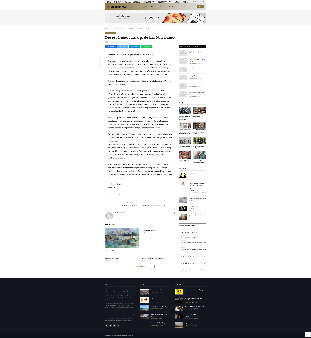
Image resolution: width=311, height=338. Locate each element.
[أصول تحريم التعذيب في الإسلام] (183, 69)
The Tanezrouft (128, 2)
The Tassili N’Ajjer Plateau (136, 2)
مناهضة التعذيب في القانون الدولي (196, 76)
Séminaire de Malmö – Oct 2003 (158, 290)
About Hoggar (109, 2)
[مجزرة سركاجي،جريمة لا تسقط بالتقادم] (183, 200)
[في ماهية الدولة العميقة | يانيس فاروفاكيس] (183, 208)
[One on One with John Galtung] (199, 126)
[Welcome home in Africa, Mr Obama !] (179, 308)
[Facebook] (100, 58)
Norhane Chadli (113, 42)
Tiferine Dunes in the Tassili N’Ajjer (149, 2)
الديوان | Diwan (161, 7)
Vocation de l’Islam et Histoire (130, 205)
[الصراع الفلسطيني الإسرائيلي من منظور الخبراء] (199, 140)
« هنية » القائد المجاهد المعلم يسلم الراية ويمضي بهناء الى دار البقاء (193, 243)
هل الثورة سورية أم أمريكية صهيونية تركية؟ (189, 232)
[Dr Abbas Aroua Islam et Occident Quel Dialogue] (185, 126)
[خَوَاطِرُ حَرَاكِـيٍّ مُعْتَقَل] (183, 175)
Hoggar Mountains (177, 2)
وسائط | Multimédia (173, 7)
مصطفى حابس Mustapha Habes (195, 192)
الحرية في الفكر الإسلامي (184, 160)
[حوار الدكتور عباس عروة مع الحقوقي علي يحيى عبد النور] (199, 155)
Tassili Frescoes (185, 2)
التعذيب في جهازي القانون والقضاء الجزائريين (196, 93)
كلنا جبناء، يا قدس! (109, 250)
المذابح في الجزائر (196, 116)
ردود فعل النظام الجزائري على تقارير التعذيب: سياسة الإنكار (196, 51)
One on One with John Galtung (198, 132)
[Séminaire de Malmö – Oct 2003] (144, 291)
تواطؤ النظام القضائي (193, 84)
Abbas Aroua (188, 302)
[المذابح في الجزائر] (199, 110)
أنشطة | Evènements (188, 7)
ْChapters (187, 46)
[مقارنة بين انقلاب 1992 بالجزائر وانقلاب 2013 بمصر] (179, 291)
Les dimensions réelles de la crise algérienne (158, 315)
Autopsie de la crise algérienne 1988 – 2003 (159, 298)
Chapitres (195, 46)
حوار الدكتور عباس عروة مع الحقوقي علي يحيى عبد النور (198, 161)
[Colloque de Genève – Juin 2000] (144, 308)
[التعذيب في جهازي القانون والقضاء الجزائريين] (183, 94)
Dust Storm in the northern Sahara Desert (164, 2)
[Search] (203, 1)
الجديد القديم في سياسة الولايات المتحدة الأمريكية (154, 205)
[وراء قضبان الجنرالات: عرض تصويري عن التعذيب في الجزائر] (183, 61)
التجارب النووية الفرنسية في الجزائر (184, 147)
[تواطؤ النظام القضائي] (183, 86)
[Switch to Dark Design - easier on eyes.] (201, 1)
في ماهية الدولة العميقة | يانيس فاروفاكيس (195, 207)
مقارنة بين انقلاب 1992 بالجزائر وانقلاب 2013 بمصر (194, 290)
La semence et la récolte (112, 258)
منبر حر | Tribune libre (148, 7)
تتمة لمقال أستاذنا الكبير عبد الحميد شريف (196, 215)
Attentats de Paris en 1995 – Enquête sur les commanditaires (185, 118)
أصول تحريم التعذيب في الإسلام (195, 67)
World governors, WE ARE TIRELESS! (153, 258)
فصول (181, 46)
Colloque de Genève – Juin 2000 (158, 306)
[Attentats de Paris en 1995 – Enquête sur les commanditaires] (185, 110)
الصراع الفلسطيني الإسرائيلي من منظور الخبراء (199, 147)
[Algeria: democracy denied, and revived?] (179, 300)
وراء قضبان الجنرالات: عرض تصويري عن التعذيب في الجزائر (197, 60)
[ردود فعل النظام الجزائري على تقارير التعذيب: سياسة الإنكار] (183, 53)
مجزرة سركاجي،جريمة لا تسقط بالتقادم (197, 198)
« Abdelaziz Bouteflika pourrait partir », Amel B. (195, 315)
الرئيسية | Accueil (134, 7)
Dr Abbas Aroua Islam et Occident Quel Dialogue (184, 132)
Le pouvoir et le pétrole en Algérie (193, 323)
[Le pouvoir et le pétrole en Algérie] (179, 325)
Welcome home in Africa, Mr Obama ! (194, 306)
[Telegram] (100, 66)
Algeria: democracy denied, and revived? (193, 299)
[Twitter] (100, 62)
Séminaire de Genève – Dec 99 (158, 323)
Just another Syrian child (149, 230)
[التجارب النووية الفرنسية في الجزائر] (185, 140)
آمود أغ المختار (197, 200)
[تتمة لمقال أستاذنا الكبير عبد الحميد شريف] (183, 216)
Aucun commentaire (139, 42)
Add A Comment (140, 266)
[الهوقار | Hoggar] (119, 6)
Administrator (193, 55)
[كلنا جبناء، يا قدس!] (122, 238)
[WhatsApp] (100, 69)
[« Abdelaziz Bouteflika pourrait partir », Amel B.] (179, 316)
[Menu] (108, 6)
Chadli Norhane (110, 33)
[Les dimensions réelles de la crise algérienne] (144, 316)
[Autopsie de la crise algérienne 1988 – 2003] (144, 300)
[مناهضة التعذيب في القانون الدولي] (183, 77)
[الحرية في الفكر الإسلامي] (185, 155)
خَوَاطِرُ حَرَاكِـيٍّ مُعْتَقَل (193, 173)
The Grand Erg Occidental (117, 2)
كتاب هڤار (200, 6)
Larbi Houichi (193, 218)
